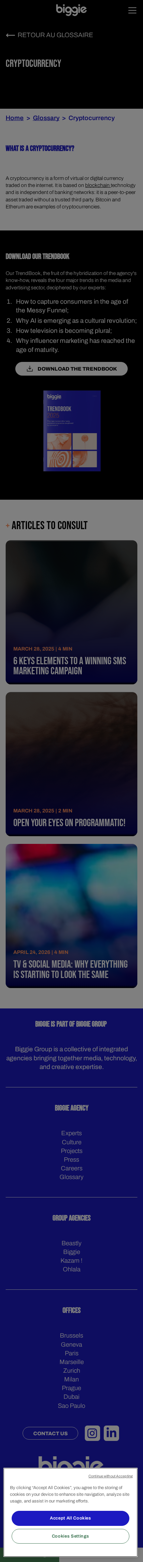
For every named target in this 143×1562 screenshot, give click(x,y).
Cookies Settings (70, 1536)
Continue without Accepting (110, 1476)
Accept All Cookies (70, 1518)
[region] (70, 1512)
